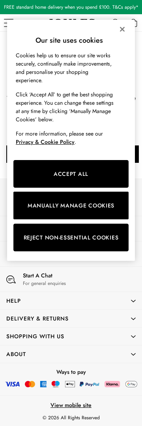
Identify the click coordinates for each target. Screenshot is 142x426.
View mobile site (71, 405)
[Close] (122, 29)
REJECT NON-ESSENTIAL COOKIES (71, 237)
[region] (71, 140)
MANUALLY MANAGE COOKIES (71, 205)
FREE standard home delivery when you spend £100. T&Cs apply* (71, 7)
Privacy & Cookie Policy (45, 142)
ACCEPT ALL (71, 174)
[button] (71, 300)
